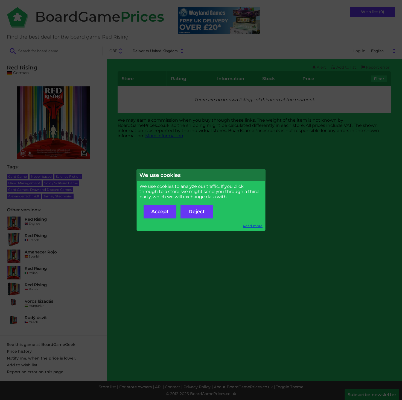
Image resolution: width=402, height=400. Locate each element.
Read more (253, 226)
